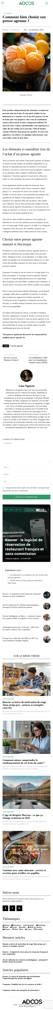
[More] (41, 100)
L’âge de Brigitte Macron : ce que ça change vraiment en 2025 (23, 816)
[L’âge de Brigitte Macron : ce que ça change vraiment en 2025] (26, 792)
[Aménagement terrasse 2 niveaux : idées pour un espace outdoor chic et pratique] (46, 628)
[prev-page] (41, 509)
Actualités (8, 13)
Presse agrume (16, 346)
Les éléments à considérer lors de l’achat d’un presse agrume (28, 576)
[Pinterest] (12, 908)
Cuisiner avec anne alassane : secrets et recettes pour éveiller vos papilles (24, 871)
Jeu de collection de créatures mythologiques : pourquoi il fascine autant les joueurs (21, 606)
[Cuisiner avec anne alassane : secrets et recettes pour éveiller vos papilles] (26, 847)
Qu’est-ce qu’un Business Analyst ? (11, 359)
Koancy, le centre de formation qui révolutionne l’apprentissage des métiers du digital (21, 977)
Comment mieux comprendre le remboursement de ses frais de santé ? (24, 761)
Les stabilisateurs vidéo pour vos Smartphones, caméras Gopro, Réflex (38, 360)
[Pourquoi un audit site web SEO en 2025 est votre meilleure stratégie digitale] (46, 639)
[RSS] (19, 908)
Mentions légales (29, 1006)
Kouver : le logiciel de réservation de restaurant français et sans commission (24, 547)
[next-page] (46, 509)
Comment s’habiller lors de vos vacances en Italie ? (22, 984)
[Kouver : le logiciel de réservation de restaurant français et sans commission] (26, 533)
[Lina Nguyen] (26, 376)
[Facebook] (5, 908)
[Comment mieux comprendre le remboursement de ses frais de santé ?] (26, 737)
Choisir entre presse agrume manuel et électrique (25, 581)
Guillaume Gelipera (12, 559)
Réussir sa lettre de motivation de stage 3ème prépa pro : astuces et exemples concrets (24, 705)
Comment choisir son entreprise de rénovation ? (21, 990)
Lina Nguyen (15, 30)
